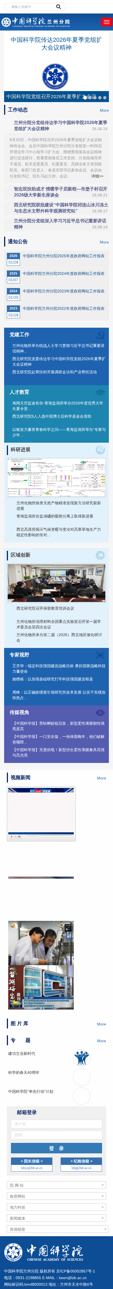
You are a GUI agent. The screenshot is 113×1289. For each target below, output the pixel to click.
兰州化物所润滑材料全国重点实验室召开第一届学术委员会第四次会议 (58, 624)
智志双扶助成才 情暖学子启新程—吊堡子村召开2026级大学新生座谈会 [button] (61, 192)
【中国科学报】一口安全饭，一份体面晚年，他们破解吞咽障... (58, 739)
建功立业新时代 (21, 1053)
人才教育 (19, 392)
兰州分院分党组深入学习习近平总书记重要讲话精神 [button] (61, 223)
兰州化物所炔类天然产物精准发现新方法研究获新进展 (58, 506)
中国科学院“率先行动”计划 (30, 1091)
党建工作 (19, 334)
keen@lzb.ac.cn (73, 1278)
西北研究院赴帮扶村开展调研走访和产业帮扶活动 (54, 372)
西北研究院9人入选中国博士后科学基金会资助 (51, 416)
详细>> (97, 176)
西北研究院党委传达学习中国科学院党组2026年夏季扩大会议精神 (59, 361)
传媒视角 (19, 712)
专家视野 (19, 655)
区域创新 (20, 555)
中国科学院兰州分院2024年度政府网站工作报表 (63, 273)
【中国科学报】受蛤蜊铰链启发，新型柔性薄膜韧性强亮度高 (58, 726)
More (104, 110)
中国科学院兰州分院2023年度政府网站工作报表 (63, 291)
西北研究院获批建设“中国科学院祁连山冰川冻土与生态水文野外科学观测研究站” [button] (61, 207)
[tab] (56, 126)
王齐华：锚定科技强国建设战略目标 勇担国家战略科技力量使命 (59, 669)
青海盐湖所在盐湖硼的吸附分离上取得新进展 (54, 516)
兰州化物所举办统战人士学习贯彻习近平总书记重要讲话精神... (58, 348)
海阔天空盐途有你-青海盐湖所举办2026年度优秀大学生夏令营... (57, 406)
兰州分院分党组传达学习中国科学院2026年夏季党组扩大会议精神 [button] (61, 125)
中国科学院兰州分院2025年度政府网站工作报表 (63, 256)
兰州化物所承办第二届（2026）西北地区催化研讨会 (59, 637)
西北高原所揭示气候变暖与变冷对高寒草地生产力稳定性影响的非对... (58, 532)
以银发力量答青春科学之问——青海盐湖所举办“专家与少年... (59, 432)
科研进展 (20, 449)
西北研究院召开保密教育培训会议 (45, 608)
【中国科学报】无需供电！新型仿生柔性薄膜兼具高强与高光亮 (58, 752)
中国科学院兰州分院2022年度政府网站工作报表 (63, 308)
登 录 (56, 1148)
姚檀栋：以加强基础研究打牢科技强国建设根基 (52, 679)
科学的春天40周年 (23, 1072)
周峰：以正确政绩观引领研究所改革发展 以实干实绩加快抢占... (59, 695)
